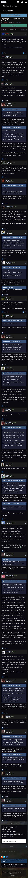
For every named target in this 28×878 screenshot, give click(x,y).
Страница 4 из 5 (14, 29)
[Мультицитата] (2, 53)
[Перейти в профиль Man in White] (3, 207)
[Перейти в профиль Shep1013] (3, 104)
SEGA (7, 232)
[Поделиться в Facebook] (7, 857)
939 (6, 298)
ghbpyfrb (7, 409)
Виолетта (8, 522)
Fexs (6, 83)
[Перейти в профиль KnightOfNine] (3, 576)
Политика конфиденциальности (16, 872)
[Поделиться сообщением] (25, 34)
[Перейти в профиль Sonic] (3, 34)
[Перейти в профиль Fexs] (3, 83)
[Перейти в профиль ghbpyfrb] (3, 410)
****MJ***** (8, 162)
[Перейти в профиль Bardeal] (3, 716)
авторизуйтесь (9, 834)
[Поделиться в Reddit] (2, 857)
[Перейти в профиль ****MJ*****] (3, 162)
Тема (4, 872)
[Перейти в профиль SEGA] (3, 232)
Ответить (14, 25)
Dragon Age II (5, 39)
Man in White (9, 206)
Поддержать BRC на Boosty (14, 15)
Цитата (6, 53)
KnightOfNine (9, 575)
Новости (18, 22)
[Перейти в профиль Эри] (3, 464)
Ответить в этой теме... (10, 841)
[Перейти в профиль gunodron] (3, 262)
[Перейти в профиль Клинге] (3, 316)
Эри (6, 464)
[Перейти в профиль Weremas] (3, 554)
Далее (23, 29)
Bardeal (7, 716)
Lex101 (7, 180)
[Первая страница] (2, 30)
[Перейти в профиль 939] (3, 298)
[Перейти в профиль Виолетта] (3, 522)
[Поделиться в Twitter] (4, 857)
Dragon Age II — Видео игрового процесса (14, 47)
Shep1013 (8, 103)
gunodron (8, 262)
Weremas (8, 554)
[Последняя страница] (26, 30)
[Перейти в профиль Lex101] (3, 180)
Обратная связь (13, 873)
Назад (4, 29)
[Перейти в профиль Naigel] (3, 56)
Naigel (7, 56)
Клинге (7, 315)
